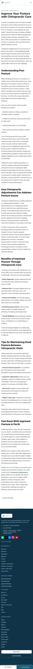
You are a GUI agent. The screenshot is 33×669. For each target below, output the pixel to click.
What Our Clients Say (6, 604)
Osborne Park (4, 639)
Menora (3, 624)
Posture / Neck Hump (6, 568)
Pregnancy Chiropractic (7, 563)
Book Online (16, 651)
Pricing (3, 597)
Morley (3, 646)
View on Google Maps (6, 541)
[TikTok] (6, 537)
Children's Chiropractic (7, 566)
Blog (2, 609)
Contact (3, 612)
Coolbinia (3, 622)
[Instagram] (13, 537)
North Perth (4, 634)
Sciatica (3, 558)
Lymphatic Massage (6, 583)
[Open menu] (30, 2)
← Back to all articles (7, 498)
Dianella (3, 644)
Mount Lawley (4, 637)
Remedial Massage (6, 578)
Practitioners (4, 595)
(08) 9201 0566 (7, 528)
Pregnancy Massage (6, 586)
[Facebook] (9, 537)
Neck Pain (3, 551)
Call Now (9, 667)
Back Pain (3, 549)
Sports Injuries (4, 571)
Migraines (3, 556)
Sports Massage (5, 581)
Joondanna (4, 632)
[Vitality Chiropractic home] (6, 2)
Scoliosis (3, 561)
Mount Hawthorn (5, 629)
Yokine (3, 619)
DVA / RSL (3, 602)
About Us (3, 592)
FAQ (2, 607)
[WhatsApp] (2, 537)
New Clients (4, 600)
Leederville (4, 642)
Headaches (4, 554)
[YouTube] (16, 537)
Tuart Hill (3, 627)
